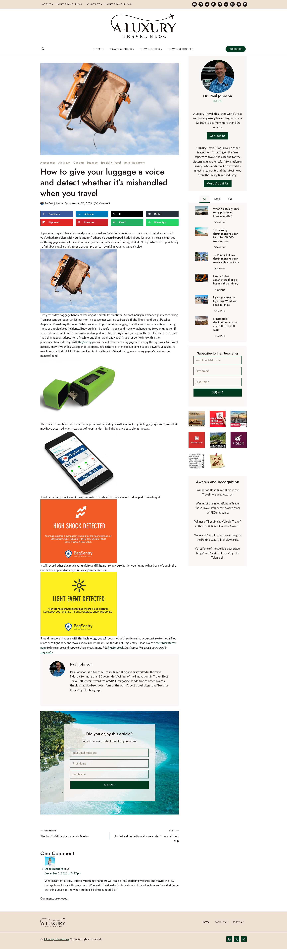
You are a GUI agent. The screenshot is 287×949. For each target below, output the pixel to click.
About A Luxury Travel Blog (62, 4)
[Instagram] (232, 4)
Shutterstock (115, 647)
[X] (236, 939)
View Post (220, 223)
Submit (109, 785)
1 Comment (103, 203)
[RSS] (245, 4)
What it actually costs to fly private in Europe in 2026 (226, 212)
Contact (221, 922)
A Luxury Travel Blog (57, 939)
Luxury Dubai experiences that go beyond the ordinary (225, 279)
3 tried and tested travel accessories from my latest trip (146, 836)
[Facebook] (200, 4)
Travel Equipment (134, 163)
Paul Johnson (55, 203)
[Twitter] (207, 4)
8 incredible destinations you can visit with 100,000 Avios (225, 324)
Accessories (48, 163)
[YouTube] (239, 4)
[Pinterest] (220, 4)
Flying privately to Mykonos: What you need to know (225, 301)
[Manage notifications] (278, 940)
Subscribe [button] (235, 49)
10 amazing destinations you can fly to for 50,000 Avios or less (225, 235)
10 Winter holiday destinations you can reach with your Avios (226, 258)
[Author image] (42, 203)
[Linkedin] (213, 4)
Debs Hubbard (54, 868)
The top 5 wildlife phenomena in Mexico (64, 833)
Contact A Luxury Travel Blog (109, 4)
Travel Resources (180, 49)
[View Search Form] (43, 49)
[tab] (204, 199)
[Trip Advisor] (226, 4)
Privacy (238, 922)
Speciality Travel (111, 163)
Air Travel (64, 163)
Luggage (92, 163)
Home (206, 922)
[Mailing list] (194, 4)
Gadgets (78, 163)
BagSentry (84, 342)
